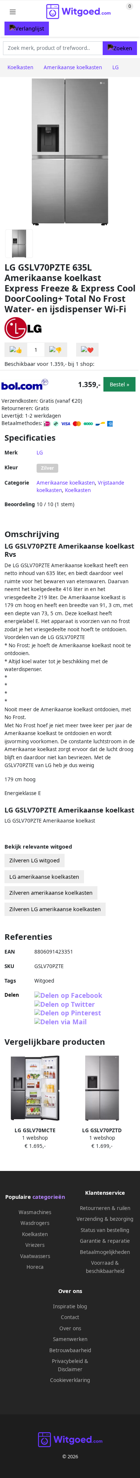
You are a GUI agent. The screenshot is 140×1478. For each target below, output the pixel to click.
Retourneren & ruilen (105, 1208)
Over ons (70, 1328)
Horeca (35, 1267)
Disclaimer (70, 1369)
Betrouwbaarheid (70, 1350)
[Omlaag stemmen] (55, 350)
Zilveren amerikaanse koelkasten (51, 892)
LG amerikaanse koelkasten (44, 876)
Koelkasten (78, 490)
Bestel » (119, 384)
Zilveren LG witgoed (34, 860)
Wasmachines (35, 1212)
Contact (70, 1317)
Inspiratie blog (70, 1306)
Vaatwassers (35, 1256)
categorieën (48, 1196)
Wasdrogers (35, 1223)
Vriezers (34, 1245)
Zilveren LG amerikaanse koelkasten (55, 909)
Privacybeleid (67, 1361)
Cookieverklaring (70, 1380)
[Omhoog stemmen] (16, 350)
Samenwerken (70, 1339)
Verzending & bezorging (105, 1219)
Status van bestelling (105, 1230)
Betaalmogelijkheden (105, 1252)
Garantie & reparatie (105, 1241)
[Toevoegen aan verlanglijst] (87, 350)
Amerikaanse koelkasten (66, 482)
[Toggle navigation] (12, 11)
